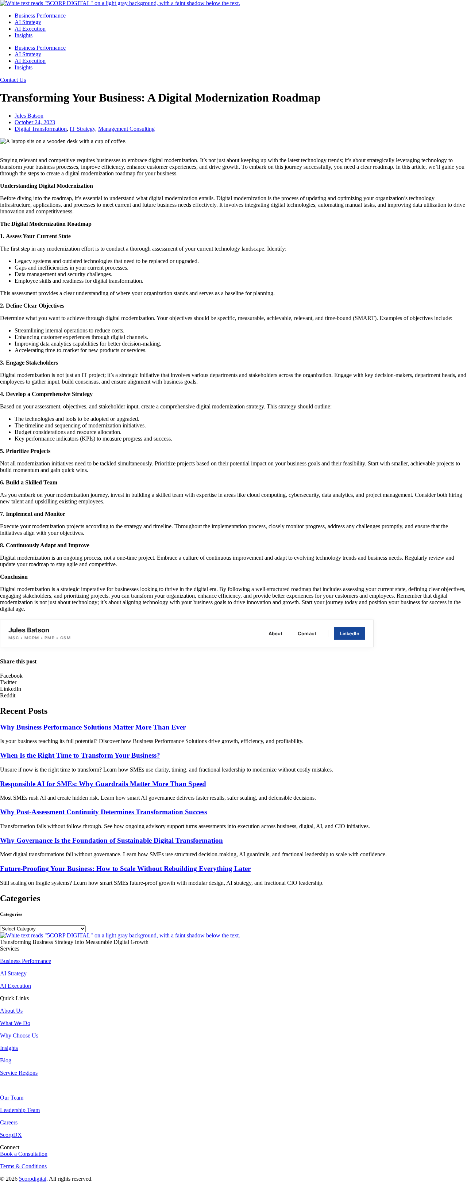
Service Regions (19, 1073)
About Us (11, 1011)
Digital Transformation (41, 129)
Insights (23, 35)
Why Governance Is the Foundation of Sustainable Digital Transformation (111, 840)
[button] (233, 676)
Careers (9, 1122)
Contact (307, 633)
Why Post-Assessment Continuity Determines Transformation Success (103, 812)
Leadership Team (20, 1110)
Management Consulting (126, 129)
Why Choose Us (19, 1035)
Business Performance (40, 15)
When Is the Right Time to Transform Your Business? (80, 755)
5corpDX (11, 1135)
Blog (5, 1060)
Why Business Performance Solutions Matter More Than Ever (93, 727)
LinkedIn (349, 633)
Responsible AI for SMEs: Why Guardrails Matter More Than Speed (103, 784)
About (275, 633)
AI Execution (30, 29)
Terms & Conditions (23, 1166)
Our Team (11, 1097)
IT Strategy (82, 129)
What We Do (15, 1023)
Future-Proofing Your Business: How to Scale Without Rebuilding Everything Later (125, 868)
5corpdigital (32, 1179)
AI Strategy (28, 22)
